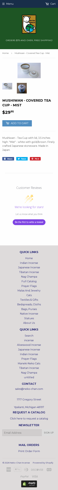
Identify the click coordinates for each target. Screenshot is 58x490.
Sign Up (49, 432)
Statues (29, 318)
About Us (29, 322)
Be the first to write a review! (29, 222)
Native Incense (29, 313)
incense (29, 340)
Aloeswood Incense (29, 344)
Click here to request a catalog (29, 418)
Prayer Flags (29, 286)
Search (29, 335)
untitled (29, 377)
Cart (53, 3)
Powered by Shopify (43, 462)
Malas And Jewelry (29, 290)
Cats (29, 295)
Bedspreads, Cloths (29, 304)
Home (5, 53)
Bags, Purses (29, 309)
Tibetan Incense (29, 272)
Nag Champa (29, 276)
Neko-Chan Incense (20, 462)
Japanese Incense (29, 267)
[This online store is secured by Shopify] (29, 486)
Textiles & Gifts (29, 299)
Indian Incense (29, 262)
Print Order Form (29, 451)
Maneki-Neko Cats (29, 363)
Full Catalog (29, 281)
